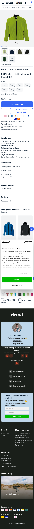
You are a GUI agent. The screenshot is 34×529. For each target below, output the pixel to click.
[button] (4, 51)
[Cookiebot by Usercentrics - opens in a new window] (24, 242)
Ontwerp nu (18, 104)
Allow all (17, 279)
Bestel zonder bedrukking (21, 111)
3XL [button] (12, 90)
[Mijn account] (25, 3)
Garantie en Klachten (22, 438)
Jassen (11, 69)
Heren (9, 188)
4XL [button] (19, 90)
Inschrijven (17, 416)
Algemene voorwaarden (23, 433)
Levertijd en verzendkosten (24, 440)
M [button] (12, 85)
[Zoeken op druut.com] (17, 7)
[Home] (9, 3)
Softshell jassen (22, 69)
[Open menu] (2, 3)
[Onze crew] (19, 3)
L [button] (19, 85)
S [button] (4, 85)
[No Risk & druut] (17, 498)
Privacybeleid (19, 442)
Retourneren (19, 445)
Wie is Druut (5, 433)
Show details (24, 273)
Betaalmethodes (20, 435)
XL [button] (27, 85)
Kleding (3, 69)
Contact (3, 435)
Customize (16, 285)
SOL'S (4, 74)
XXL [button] (4, 90)
